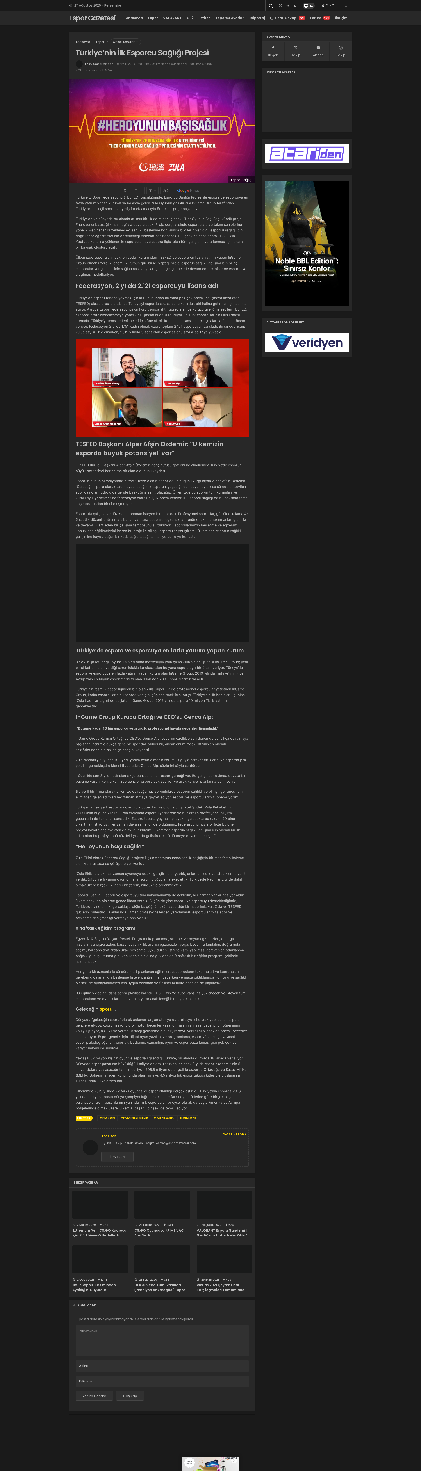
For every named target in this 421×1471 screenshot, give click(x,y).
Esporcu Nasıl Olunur (134, 1118)
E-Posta (85, 1381)
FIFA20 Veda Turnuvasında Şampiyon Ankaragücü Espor (159, 1287)
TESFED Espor (188, 1118)
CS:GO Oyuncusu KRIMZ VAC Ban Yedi (159, 1233)
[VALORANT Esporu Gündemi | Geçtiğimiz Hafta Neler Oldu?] (224, 1205)
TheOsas (91, 64)
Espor (153, 18)
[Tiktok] (295, 5)
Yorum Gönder (94, 1396)
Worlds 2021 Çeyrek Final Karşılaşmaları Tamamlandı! (222, 1287)
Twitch (205, 18)
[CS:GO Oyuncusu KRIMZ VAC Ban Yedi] (162, 1205)
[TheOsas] (92, 1147)
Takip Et (119, 1157)
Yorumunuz (88, 1330)
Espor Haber (107, 1118)
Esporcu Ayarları (230, 18)
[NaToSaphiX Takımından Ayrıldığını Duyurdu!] (100, 1259)
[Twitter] (280, 5)
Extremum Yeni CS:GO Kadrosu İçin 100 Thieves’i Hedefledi (99, 1233)
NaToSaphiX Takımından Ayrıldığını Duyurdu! (94, 1287)
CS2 (190, 18)
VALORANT (172, 18)
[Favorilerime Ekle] (125, 190)
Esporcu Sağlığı (164, 1118)
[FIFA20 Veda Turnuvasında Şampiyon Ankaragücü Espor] (162, 1259)
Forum (319, 18)
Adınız (84, 1365)
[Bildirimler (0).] (346, 5)
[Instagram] (288, 5)
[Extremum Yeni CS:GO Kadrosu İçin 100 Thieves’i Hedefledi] (100, 1205)
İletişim (341, 18)
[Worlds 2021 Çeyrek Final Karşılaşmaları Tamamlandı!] (224, 1259)
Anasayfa (134, 18)
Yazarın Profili (234, 1134)
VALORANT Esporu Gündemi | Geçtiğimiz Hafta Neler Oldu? (222, 1233)
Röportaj (257, 18)
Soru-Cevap (289, 18)
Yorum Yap (87, 1305)
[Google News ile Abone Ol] (188, 190)
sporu (106, 1009)
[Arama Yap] (271, 6)
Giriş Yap (331, 5)
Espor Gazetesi (92, 18)
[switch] (309, 6)
